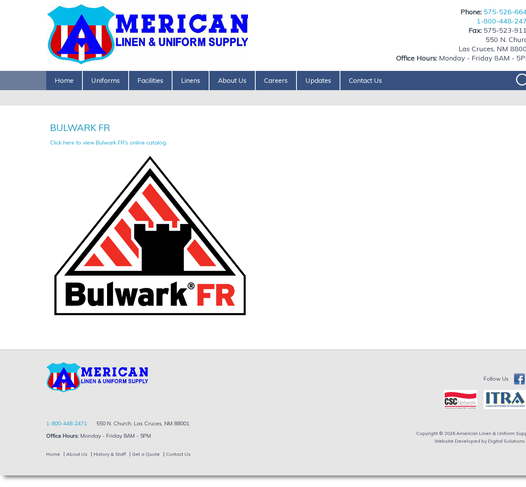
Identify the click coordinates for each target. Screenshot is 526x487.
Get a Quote (146, 454)
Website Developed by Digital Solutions (479, 441)
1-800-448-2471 (66, 423)
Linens (190, 80)
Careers (276, 80)
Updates (318, 80)
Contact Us (365, 80)
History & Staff (110, 454)
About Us (232, 80)
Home (64, 80)
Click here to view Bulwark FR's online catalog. (108, 142)
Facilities (150, 80)
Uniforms (105, 80)
